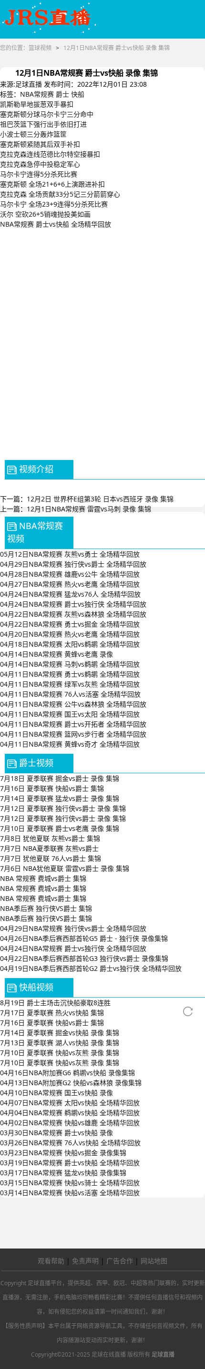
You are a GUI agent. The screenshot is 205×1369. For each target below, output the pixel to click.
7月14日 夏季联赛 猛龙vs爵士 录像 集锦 (59, 798)
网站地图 (154, 1260)
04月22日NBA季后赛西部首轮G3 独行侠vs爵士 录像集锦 (84, 958)
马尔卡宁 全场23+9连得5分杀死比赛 (54, 204)
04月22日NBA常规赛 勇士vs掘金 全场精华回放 (70, 624)
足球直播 (28, 84)
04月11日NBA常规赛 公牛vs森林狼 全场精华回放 (73, 704)
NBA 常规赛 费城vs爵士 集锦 (43, 878)
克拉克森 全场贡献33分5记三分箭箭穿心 (60, 194)
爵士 (62, 94)
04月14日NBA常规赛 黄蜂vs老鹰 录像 (56, 654)
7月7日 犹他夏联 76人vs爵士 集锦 (50, 858)
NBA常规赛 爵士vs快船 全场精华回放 (55, 224)
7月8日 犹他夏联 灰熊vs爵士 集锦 (50, 838)
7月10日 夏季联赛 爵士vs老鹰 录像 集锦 (59, 828)
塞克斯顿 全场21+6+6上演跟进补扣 (52, 184)
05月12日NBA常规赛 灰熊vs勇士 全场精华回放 (70, 554)
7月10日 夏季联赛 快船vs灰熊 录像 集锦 (59, 1052)
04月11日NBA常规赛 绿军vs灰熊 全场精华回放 (70, 684)
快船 (77, 94)
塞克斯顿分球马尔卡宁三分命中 (46, 114)
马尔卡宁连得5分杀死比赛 (38, 174)
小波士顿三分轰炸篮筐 (33, 134)
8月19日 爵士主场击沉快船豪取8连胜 (55, 1002)
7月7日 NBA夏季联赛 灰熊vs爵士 (49, 848)
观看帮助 (51, 1260)
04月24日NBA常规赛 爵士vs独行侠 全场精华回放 (73, 604)
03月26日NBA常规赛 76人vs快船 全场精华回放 (70, 1142)
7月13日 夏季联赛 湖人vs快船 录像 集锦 (59, 1042)
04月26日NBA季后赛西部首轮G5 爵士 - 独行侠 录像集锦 (84, 938)
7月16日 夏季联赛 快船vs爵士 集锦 (52, 788)
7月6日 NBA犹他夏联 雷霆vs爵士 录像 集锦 (64, 868)
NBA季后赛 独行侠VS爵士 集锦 (46, 908)
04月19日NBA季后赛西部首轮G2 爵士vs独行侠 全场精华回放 (91, 968)
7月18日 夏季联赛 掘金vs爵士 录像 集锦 (59, 778)
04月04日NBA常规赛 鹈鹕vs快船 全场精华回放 (70, 1112)
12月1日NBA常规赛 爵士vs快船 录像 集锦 (116, 48)
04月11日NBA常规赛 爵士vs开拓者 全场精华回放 (73, 724)
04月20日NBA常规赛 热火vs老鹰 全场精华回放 (70, 634)
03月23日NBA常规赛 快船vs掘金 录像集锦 (63, 1152)
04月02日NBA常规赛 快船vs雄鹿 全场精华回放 (70, 1122)
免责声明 (85, 1260)
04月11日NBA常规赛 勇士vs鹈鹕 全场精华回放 (70, 674)
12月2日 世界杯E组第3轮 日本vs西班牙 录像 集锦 (100, 498)
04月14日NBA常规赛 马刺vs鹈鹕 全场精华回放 (70, 664)
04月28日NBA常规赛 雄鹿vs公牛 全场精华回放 (70, 574)
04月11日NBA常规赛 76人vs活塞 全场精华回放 (70, 694)
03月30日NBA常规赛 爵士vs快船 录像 (56, 1132)
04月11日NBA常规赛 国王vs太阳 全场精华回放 (70, 714)
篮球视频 (40, 48)
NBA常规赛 (37, 94)
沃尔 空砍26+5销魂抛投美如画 (45, 214)
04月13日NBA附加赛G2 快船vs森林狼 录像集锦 (71, 1082)
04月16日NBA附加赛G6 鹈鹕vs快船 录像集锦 (67, 1072)
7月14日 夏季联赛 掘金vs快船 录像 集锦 (59, 1032)
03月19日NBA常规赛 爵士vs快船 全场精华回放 (70, 1162)
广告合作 (119, 1260)
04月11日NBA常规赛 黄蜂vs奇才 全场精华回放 (70, 744)
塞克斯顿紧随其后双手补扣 (40, 144)
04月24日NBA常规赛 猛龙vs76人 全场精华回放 (70, 594)
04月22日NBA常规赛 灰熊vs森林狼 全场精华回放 (73, 614)
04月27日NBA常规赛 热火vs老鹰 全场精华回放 (70, 584)
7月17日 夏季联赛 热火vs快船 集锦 (52, 1012)
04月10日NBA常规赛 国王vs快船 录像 (56, 1092)
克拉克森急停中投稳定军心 (40, 164)
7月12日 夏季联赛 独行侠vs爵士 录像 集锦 (63, 808)
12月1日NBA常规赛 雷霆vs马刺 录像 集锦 (89, 508)
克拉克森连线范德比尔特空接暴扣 (50, 154)
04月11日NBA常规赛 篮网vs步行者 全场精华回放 (73, 734)
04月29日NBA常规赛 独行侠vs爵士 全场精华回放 (73, 564)
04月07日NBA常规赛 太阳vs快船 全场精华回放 (70, 1102)
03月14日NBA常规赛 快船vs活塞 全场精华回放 (70, 1192)
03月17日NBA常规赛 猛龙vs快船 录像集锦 (63, 1172)
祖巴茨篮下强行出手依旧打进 (43, 124)
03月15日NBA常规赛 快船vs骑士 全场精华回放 (70, 1182)
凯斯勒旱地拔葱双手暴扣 (36, 104)
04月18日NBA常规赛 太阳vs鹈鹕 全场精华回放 (70, 644)
